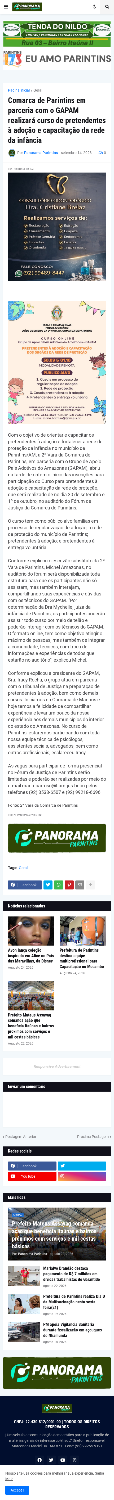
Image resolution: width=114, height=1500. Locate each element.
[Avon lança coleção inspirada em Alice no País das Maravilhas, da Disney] (31, 931)
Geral (37, 90)
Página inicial (19, 90)
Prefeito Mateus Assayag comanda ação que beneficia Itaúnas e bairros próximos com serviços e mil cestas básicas (31, 1026)
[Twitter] (47, 884)
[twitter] (82, 1166)
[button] (6, 6)
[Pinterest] (69, 884)
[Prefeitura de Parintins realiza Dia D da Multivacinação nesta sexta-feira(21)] (24, 1304)
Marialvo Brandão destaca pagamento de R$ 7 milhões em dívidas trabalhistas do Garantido (71, 1274)
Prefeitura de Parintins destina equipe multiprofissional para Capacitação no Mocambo (82, 958)
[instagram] (82, 1176)
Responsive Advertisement (57, 1066)
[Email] (79, 884)
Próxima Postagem (93, 1137)
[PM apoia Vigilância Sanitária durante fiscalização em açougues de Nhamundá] (24, 1332)
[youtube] (62, 1460)
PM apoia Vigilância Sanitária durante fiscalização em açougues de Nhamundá (72, 1330)
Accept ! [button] (17, 1490)
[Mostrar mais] (90, 884)
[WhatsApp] (58, 884)
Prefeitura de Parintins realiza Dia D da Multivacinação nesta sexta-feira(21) (74, 1302)
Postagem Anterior (20, 1137)
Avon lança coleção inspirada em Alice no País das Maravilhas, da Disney (31, 956)
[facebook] (39, 1460)
